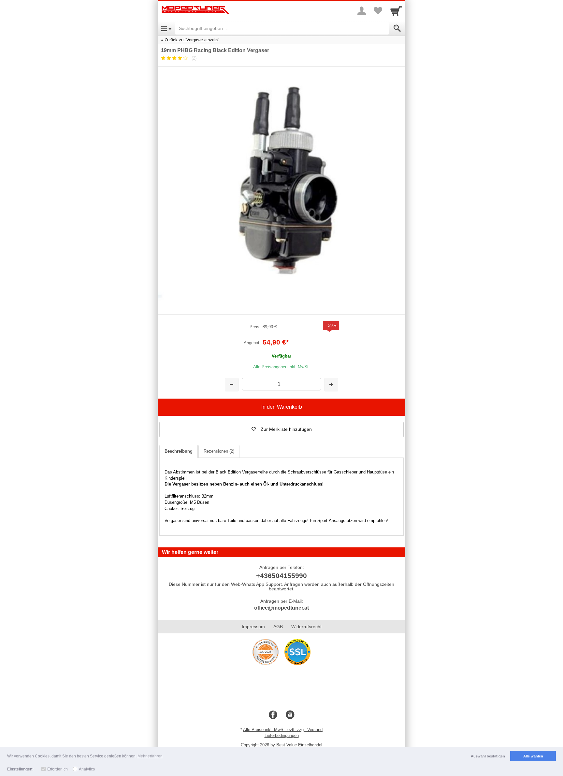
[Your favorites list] (377, 10)
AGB (278, 626)
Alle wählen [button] (533, 756)
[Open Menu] (166, 28)
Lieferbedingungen (282, 735)
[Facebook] (273, 715)
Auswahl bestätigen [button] (488, 756)
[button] (281, 429)
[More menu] (361, 10)
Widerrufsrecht (306, 626)
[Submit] (397, 28)
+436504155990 (281, 575)
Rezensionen (219, 451)
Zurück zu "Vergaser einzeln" (192, 39)
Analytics (87, 769)
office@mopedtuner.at (281, 608)
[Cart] (396, 10)
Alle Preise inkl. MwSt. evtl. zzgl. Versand (283, 729)
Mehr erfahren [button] (150, 756)
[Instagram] (290, 715)
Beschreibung (179, 451)
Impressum (253, 626)
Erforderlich (57, 769)
